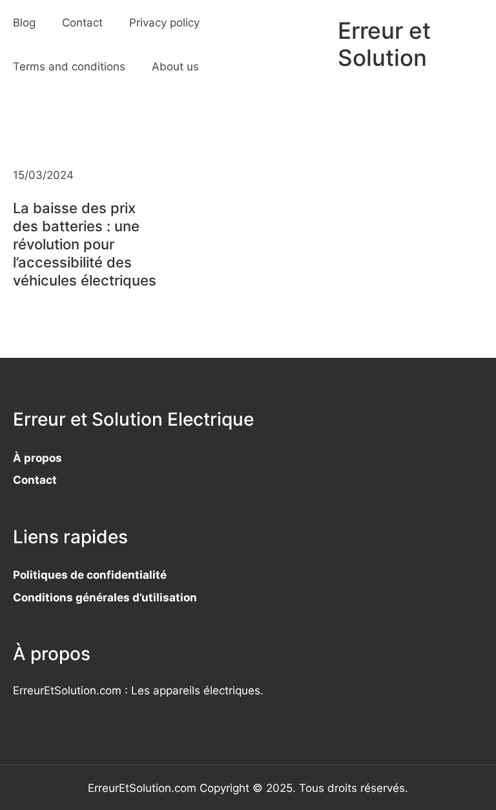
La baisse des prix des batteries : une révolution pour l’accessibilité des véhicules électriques (84, 244)
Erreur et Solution (384, 44)
